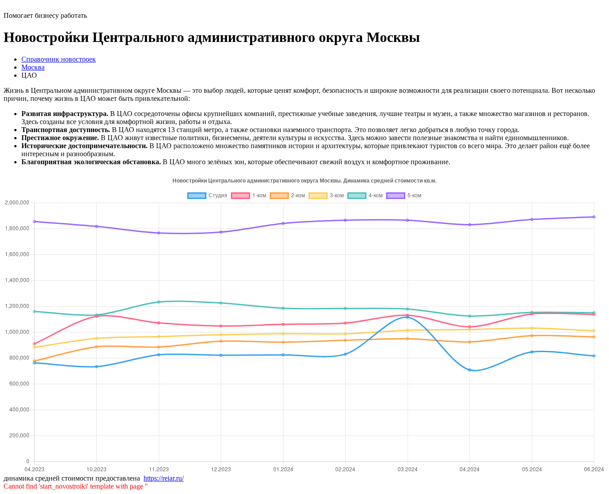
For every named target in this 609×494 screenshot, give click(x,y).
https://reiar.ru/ (164, 478)
